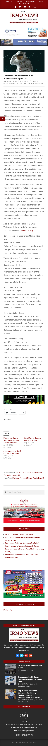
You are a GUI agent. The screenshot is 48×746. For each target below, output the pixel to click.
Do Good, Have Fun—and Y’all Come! (19, 534)
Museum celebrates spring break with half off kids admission (11, 440)
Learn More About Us (24, 735)
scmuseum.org (26, 230)
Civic (40, 700)
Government (23, 702)
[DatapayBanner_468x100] (24, 28)
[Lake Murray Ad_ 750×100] (24, 40)
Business (21, 686)
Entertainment (9, 83)
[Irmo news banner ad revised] (24, 397)
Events (25, 81)
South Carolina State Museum (30, 83)
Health (28, 686)
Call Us (24, 721)
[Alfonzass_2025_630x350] (24, 571)
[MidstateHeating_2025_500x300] (24, 500)
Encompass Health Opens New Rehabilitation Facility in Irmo (30, 679)
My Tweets (7, 610)
